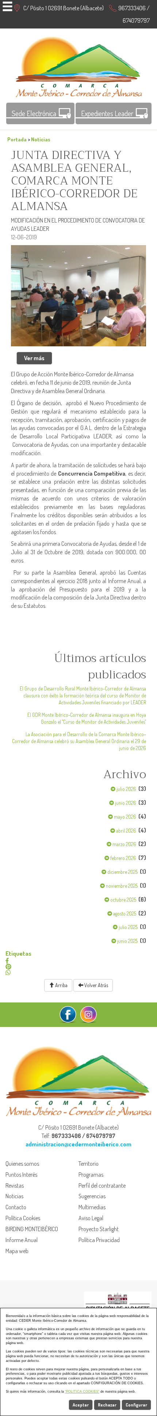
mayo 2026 (124, 817)
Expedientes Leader (107, 113)
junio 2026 (125, 803)
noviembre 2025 (121, 886)
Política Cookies (22, 1218)
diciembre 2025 (122, 872)
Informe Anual (21, 1240)
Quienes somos (22, 1163)
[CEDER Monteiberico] (78, 65)
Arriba (61, 985)
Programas (90, 1174)
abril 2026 (125, 830)
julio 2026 (125, 789)
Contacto (15, 1207)
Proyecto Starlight (98, 1229)
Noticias (40, 139)
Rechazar (107, 1405)
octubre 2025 (122, 900)
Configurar (136, 1405)
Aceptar (81, 1405)
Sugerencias (92, 1196)
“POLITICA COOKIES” (82, 1391)
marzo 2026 (123, 844)
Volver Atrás (95, 985)
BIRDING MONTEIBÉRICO (31, 1229)
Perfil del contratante (102, 1185)
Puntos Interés (21, 1174)
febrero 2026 (122, 858)
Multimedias (92, 1207)
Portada (17, 139)
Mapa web (16, 1251)
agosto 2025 (124, 913)
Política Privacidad (99, 1240)
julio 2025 (128, 927)
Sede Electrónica (34, 113)
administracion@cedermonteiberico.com (78, 1144)
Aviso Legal (90, 1218)
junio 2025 (127, 941)
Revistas (14, 1185)
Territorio (88, 1163)
